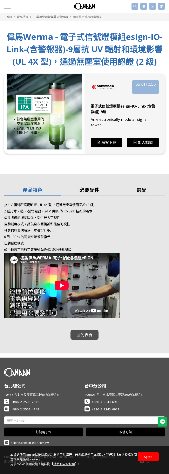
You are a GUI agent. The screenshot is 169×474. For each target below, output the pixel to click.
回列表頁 (84, 335)
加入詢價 (145, 142)
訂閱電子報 (43, 432)
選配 (141, 189)
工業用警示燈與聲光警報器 (50, 17)
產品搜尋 (22, 17)
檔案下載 (108, 142)
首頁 (9, 17)
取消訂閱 (125, 432)
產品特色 (32, 189)
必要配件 (89, 189)
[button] (134, 6)
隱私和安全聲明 (64, 464)
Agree (148, 457)
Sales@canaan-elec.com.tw (30, 443)
